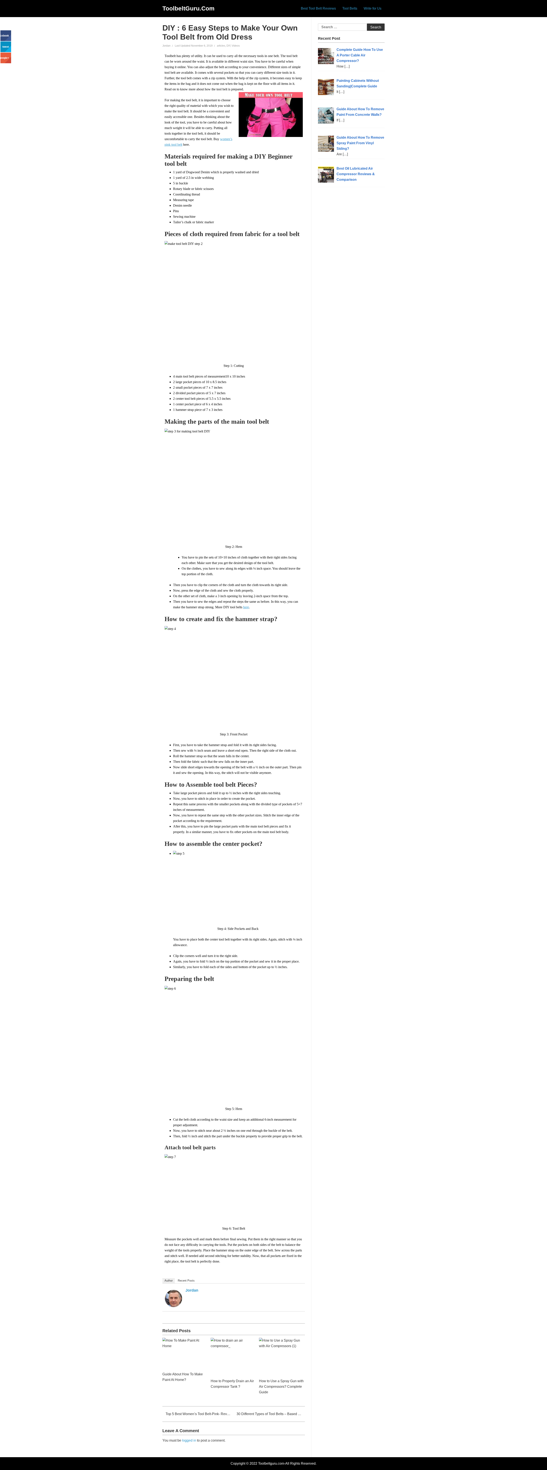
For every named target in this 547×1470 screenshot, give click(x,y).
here (246, 607)
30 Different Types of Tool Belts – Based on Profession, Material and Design (271, 1414)
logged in (189, 1440)
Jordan (166, 45)
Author (169, 1280)
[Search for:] (351, 27)
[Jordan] (173, 1298)
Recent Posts (186, 1280)
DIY (228, 45)
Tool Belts (349, 8)
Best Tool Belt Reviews (318, 8)
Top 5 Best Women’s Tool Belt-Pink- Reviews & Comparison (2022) (198, 1414)
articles (221, 45)
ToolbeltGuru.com (188, 8)
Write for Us (372, 8)
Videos (236, 45)
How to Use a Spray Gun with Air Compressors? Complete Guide (281, 1386)
